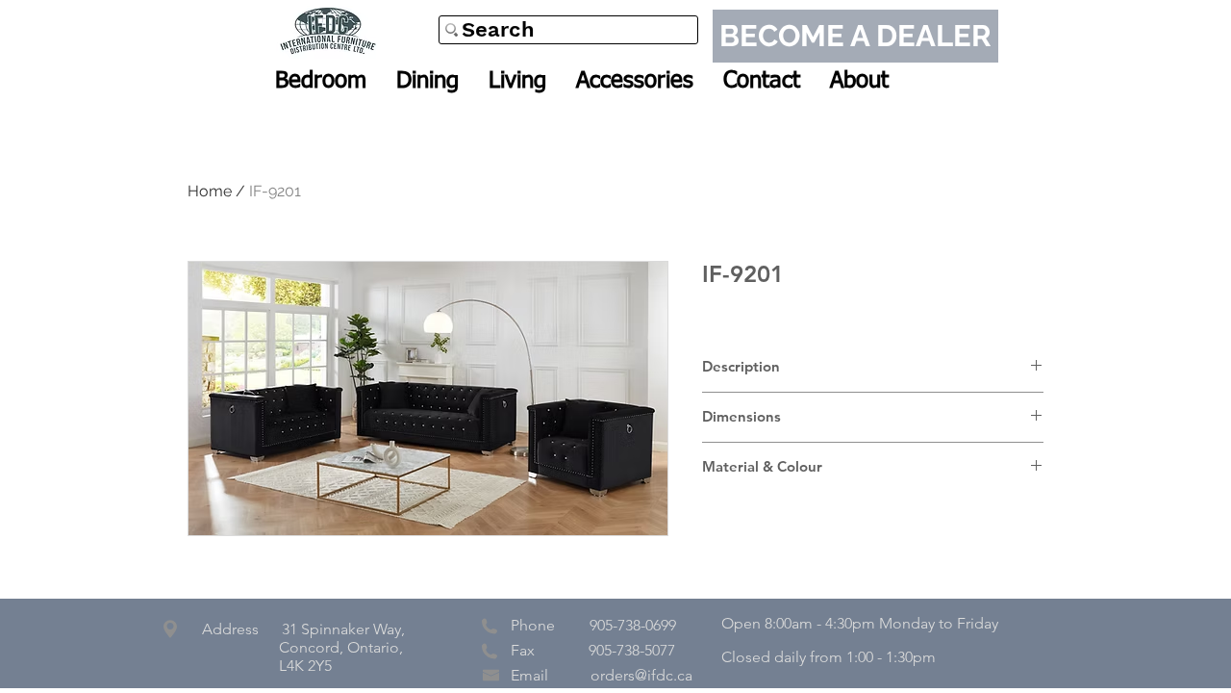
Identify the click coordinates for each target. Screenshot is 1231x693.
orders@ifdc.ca (641, 675)
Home (210, 191)
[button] (321, 81)
